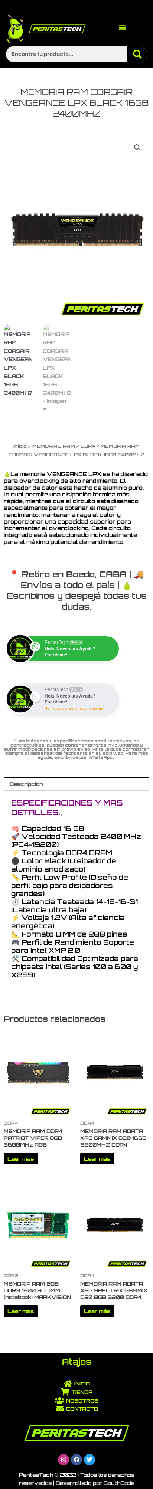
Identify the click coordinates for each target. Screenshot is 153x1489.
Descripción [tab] (26, 784)
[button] (122, 27)
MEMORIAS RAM (53, 446)
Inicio (20, 446)
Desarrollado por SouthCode (95, 1483)
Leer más (20, 1158)
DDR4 (88, 446)
